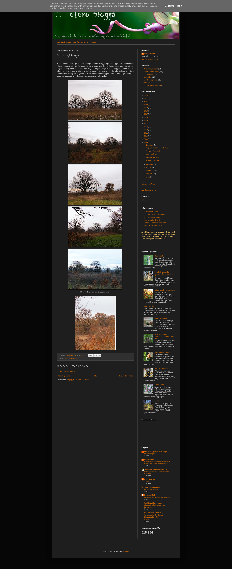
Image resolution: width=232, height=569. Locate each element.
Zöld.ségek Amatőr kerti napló (155, 470)
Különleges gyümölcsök (152, 85)
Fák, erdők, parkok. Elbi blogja (155, 452)
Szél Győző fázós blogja (153, 503)
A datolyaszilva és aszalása (165, 290)
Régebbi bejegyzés (126, 376)
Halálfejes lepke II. (161, 369)
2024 (146, 95)
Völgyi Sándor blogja (152, 487)
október (149, 167)
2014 (146, 123)
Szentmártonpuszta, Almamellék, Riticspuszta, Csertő (164, 274)
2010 (146, 136)
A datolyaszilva (149, 306)
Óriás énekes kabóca (162, 352)
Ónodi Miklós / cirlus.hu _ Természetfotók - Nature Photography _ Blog (153, 515)
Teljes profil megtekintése (151, 59)
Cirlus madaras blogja (152, 217)
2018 (146, 111)
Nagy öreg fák (149, 479)
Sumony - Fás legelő (153, 151)
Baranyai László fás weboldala (155, 215)
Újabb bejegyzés (64, 376)
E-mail (93, 42)
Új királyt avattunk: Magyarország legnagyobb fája (164, 336)
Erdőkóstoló (149, 460)
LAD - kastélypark (152, 154)
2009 (146, 139)
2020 (146, 105)
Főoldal (94, 376)
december (150, 145)
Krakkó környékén (150, 454)
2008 (146, 142)
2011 (146, 133)
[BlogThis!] (92, 355)
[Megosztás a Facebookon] (97, 355)
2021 (146, 102)
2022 (146, 98)
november (150, 164)
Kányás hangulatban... (151, 489)
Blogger (126, 552)
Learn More (169, 6)
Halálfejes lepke (160, 256)
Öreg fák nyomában (70, 358)
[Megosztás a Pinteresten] (100, 355)
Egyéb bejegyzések (151, 80)
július (148, 177)
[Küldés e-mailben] (89, 355)
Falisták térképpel (64, 42)
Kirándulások (148, 74)
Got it (179, 6)
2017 (146, 114)
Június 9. (147, 519)
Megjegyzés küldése (67, 371)
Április (157, 401)
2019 (146, 108)
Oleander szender (161, 318)
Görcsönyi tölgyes (152, 157)
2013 (146, 127)
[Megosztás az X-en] (94, 355)
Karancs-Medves (150, 495)
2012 (146, 130)
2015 (146, 120)
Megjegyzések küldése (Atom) (78, 380)
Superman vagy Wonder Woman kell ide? (157, 497)
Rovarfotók (147, 77)
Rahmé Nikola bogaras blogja (154, 226)
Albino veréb (159, 385)
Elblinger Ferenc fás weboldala (155, 223)
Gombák (147, 83)
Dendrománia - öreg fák (152, 220)
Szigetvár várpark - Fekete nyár (157, 148)
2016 (146, 117)
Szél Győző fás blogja (151, 212)
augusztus (150, 174)
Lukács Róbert (149, 54)
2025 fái (146, 481)
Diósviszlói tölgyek (152, 160)
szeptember (150, 171)
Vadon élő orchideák (151, 72)
